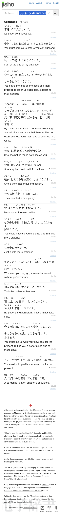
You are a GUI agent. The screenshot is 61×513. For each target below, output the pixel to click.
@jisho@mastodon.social (35, 413)
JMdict (21, 433)
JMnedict (37, 433)
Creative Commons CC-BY (27, 450)
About (39, 2)
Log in (56, 2)
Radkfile (48, 433)
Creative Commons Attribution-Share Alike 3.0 (23, 490)
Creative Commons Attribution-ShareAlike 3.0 (34, 499)
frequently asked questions (20, 418)
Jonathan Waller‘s (30, 507)
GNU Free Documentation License (21, 501)
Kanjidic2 (29, 433)
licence (31, 441)
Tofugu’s (38, 459)
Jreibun (53, 450)
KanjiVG (45, 484)
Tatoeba (53, 33)
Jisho (8, 5)
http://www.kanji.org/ (30, 473)
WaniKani (18, 461)
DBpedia (33, 496)
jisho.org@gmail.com (14, 415)
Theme (47, 2)
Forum (31, 2)
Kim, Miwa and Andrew (38, 410)
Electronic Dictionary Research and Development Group (28, 437)
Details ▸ (53, 37)
